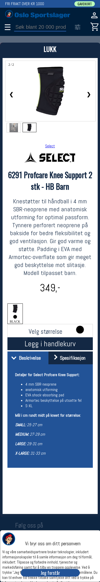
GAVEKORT (84, 3)
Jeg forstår (50, 572)
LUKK (50, 49)
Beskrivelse (28, 358)
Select (50, 146)
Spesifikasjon (71, 358)
